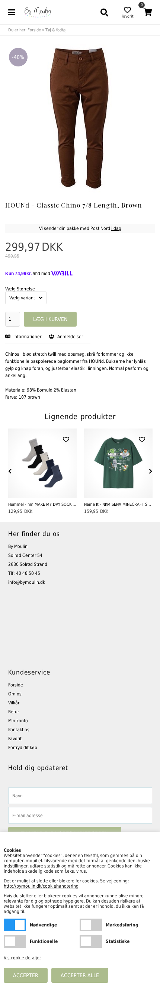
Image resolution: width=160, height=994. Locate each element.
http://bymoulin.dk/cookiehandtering (41, 886)
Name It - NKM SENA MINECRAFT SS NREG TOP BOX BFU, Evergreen (118, 504)
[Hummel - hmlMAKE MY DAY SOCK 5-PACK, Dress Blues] (42, 463)
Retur (13, 711)
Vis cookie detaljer (22, 957)
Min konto (18, 720)
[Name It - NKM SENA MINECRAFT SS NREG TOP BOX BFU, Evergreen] (118, 463)
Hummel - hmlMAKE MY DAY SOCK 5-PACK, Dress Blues (42, 504)
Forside (34, 30)
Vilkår (13, 702)
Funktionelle (15, 941)
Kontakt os (18, 729)
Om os (15, 694)
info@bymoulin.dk (26, 582)
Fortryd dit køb (22, 747)
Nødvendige (15, 925)
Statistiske (91, 941)
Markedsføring (91, 925)
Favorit (15, 738)
